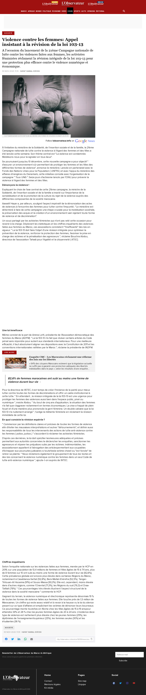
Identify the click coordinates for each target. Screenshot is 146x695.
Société (9, 628)
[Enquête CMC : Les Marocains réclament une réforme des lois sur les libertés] (15, 363)
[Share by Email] (31, 639)
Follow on (60, 140)
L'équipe (82, 684)
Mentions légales (52, 684)
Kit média (48, 688)
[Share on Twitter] (12, 639)
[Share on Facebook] (6, 639)
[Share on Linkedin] (19, 639)
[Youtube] (134, 683)
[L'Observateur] (50, 4)
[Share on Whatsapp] (25, 639)
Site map (82, 681)
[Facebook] (114, 683)
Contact (48, 681)
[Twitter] (121, 683)
